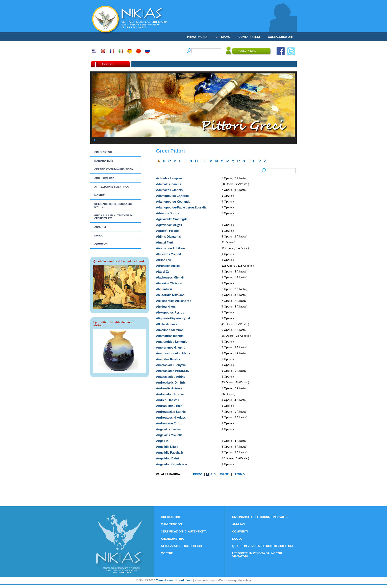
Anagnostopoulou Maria (173, 353)
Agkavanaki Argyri (169, 225)
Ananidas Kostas (168, 359)
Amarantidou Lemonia (171, 341)
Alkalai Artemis (166, 324)
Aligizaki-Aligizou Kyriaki (173, 318)
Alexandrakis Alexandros (173, 300)
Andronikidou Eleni (169, 406)
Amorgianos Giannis (170, 347)
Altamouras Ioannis (169, 335)
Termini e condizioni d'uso (174, 580)
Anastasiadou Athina (170, 376)
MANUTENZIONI (103, 160)
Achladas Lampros (169, 178)
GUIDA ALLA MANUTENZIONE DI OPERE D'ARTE (113, 217)
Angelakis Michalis (169, 435)
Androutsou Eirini (168, 423)
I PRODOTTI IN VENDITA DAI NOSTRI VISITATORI (257, 555)
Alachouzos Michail (170, 277)
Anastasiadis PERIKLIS (172, 370)
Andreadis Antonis (169, 388)
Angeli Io (162, 441)
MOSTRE (99, 195)
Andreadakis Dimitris (171, 382)
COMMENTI (100, 244)
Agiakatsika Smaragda (171, 219)
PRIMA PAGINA (197, 36)
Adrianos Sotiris (167, 213)
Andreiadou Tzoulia (170, 394)
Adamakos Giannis (169, 190)
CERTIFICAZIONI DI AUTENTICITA (113, 169)
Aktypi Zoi (163, 271)
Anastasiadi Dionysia (171, 365)
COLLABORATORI (280, 36)
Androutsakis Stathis (171, 411)
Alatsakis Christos (169, 283)
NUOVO (98, 235)
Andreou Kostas (167, 400)
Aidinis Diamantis (168, 236)
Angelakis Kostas (168, 429)
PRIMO (198, 474)
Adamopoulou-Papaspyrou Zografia (181, 207)
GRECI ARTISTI (103, 152)
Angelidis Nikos (167, 446)
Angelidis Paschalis (170, 452)
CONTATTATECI (249, 36)
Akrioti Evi (163, 260)
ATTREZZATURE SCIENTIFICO (111, 186)
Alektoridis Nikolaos (170, 295)
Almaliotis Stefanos (169, 330)
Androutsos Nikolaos (171, 417)
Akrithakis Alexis (168, 265)
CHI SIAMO (222, 36)
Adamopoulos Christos (172, 195)
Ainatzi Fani (164, 242)
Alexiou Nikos (166, 306)
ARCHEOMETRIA (104, 178)
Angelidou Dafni (167, 458)
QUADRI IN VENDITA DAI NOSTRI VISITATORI (262, 546)
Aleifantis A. (164, 289)
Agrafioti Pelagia (167, 230)
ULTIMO (239, 474)
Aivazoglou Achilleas (170, 248)
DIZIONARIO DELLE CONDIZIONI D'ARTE (113, 205)
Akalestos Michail (168, 254)
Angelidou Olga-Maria (171, 464)
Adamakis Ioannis (168, 184)
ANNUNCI (100, 227)
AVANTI (224, 474)
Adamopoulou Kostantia (173, 201)
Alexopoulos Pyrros (170, 312)
